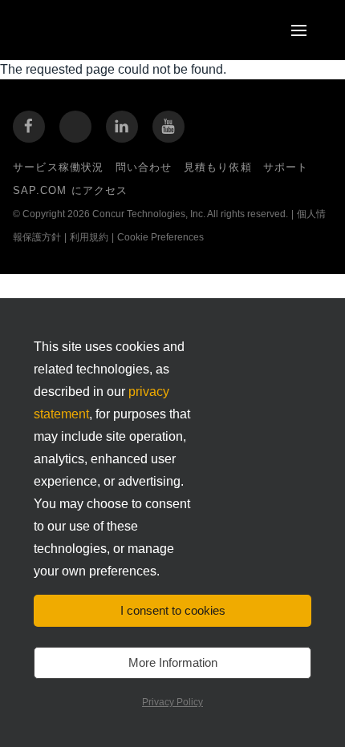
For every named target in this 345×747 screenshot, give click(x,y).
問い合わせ (144, 167)
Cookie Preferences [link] (160, 237)
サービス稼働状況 (58, 167)
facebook (29, 127)
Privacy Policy (172, 702)
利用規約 (89, 237)
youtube (168, 127)
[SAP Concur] (100, 30)
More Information (172, 662)
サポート (286, 167)
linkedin (122, 127)
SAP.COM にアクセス (70, 190)
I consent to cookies (172, 610)
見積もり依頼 (218, 167)
